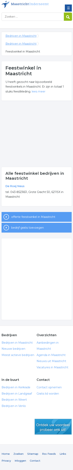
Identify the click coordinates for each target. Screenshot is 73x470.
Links (63, 453)
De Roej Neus (15, 186)
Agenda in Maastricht (51, 355)
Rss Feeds (49, 453)
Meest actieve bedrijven (18, 355)
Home (6, 453)
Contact (35, 460)
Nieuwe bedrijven (13, 348)
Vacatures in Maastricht (52, 367)
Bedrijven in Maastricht (30, 4)
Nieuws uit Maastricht (51, 361)
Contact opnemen (49, 387)
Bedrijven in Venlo (14, 406)
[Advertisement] (37, 133)
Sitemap (32, 453)
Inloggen (20, 460)
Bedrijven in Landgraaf (17, 393)
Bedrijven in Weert (14, 399)
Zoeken (18, 453)
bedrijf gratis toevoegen (27, 227)
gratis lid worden (53, 427)
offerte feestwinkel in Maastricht (33, 217)
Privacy (6, 460)
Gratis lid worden (48, 393)
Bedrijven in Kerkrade (16, 387)
